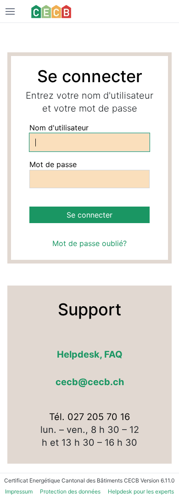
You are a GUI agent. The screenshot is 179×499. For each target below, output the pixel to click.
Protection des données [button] (70, 491)
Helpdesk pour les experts (141, 491)
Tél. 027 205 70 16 (89, 416)
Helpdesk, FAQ (90, 354)
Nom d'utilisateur (59, 127)
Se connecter (89, 214)
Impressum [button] (19, 491)
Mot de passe (53, 164)
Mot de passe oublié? (89, 243)
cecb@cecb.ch (90, 381)
